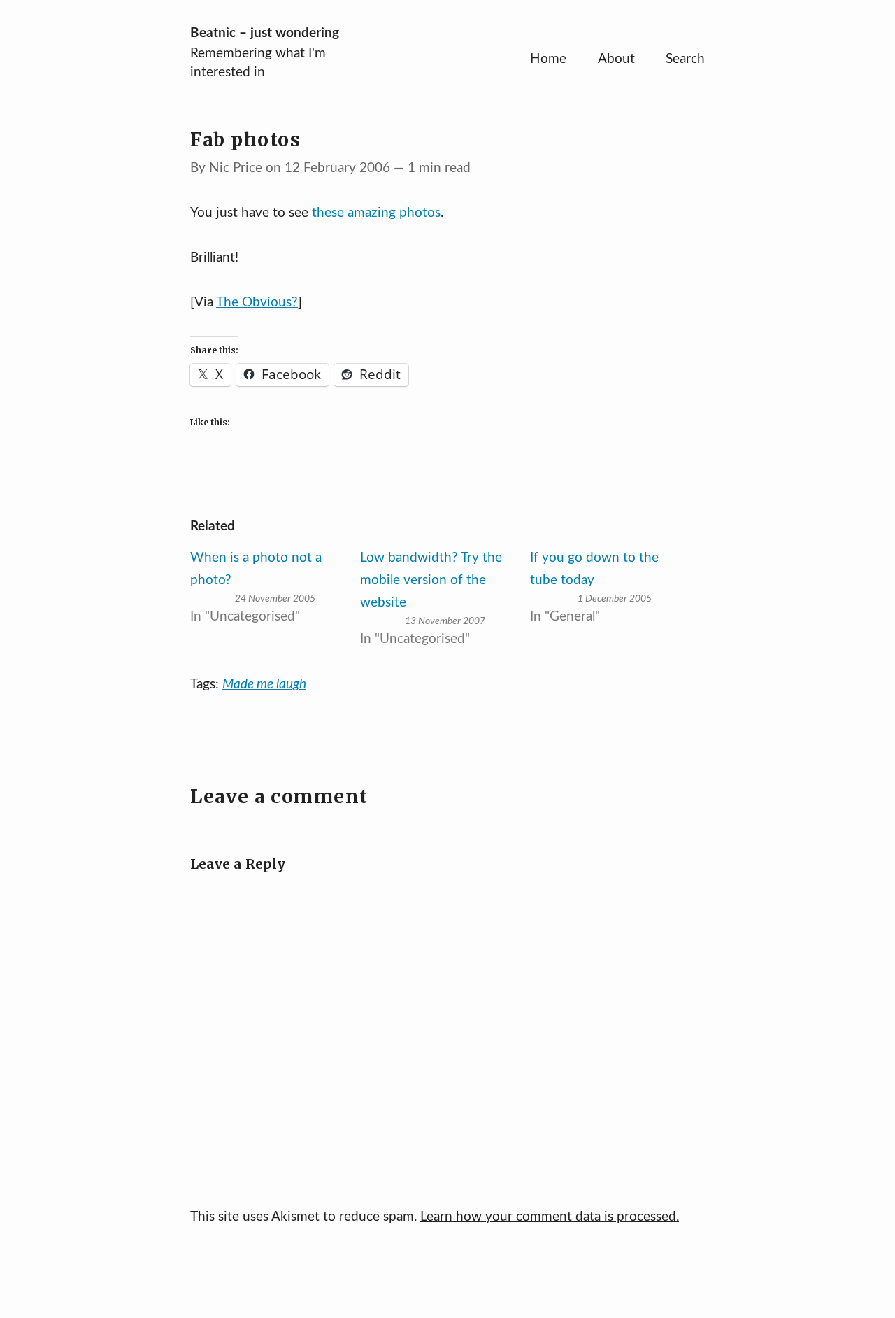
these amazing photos (376, 213)
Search (685, 59)
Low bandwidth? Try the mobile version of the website (431, 580)
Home (548, 59)
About (616, 59)
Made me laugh (264, 684)
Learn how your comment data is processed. (549, 1217)
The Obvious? (257, 302)
